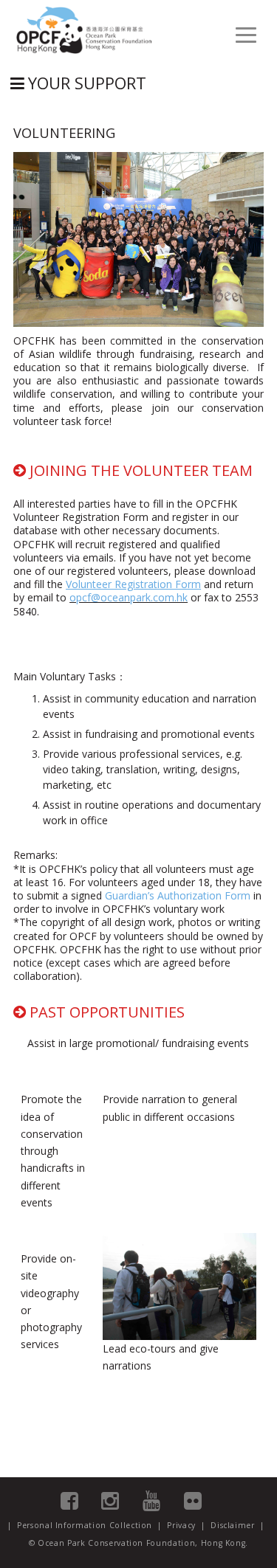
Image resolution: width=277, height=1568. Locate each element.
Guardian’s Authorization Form (177, 895)
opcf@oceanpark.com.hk (128, 597)
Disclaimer (233, 1525)
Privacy (181, 1525)
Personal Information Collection (84, 1525)
